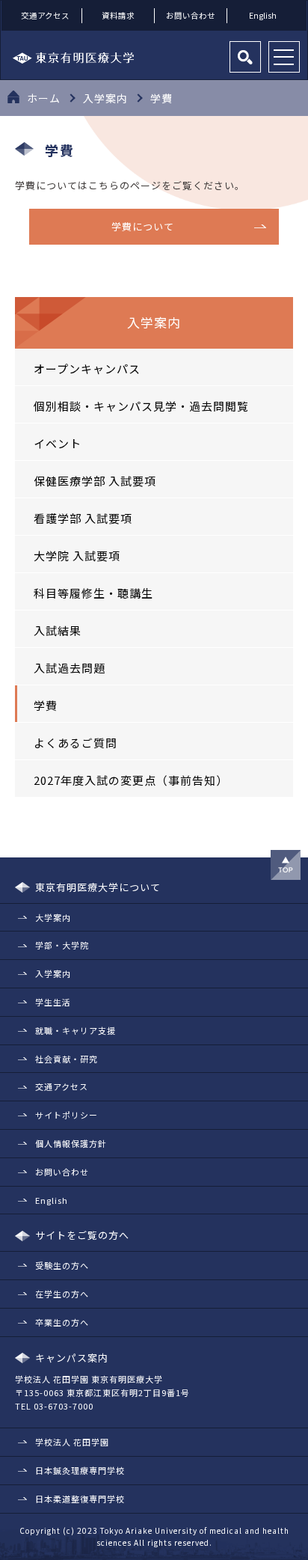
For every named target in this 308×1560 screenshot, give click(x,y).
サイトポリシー (66, 1115)
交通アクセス (45, 15)
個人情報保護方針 (71, 1143)
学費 (46, 705)
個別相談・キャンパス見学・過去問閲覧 (141, 406)
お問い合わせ (190, 15)
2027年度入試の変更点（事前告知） (131, 780)
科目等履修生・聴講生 (93, 593)
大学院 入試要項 (77, 555)
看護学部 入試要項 (83, 518)
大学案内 (53, 917)
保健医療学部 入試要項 (95, 481)
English (263, 15)
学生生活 (53, 1002)
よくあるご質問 (75, 742)
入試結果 (57, 630)
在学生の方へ (62, 1294)
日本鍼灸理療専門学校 (80, 1470)
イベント (57, 443)
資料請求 (118, 15)
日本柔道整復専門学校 (80, 1499)
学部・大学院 (62, 945)
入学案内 (53, 973)
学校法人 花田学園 (72, 1442)
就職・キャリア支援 (75, 1030)
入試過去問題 (69, 668)
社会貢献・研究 (66, 1059)
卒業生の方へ (62, 1322)
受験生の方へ (62, 1265)
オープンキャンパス (87, 368)
